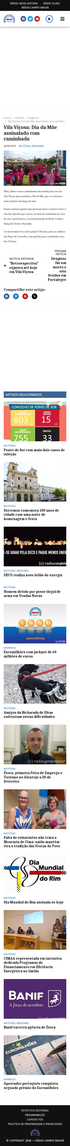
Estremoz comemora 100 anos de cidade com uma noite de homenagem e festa (31, 514)
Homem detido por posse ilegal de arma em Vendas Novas (32, 594)
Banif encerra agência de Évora (29, 1027)
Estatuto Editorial (35, 1110)
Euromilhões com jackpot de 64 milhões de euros (30, 654)
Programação (35, 1115)
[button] (49, 19)
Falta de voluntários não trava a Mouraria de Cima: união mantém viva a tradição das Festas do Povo (32, 842)
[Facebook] (23, 19)
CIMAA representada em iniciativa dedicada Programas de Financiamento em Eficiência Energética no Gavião (33, 964)
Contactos (35, 1119)
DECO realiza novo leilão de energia (33, 575)
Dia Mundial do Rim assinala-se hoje (34, 902)
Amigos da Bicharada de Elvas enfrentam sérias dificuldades (29, 715)
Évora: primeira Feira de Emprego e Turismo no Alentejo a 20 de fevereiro (33, 777)
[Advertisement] (35, 64)
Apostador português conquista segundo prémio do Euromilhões (31, 1086)
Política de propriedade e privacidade (35, 1124)
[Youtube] (37, 19)
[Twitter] (30, 19)
